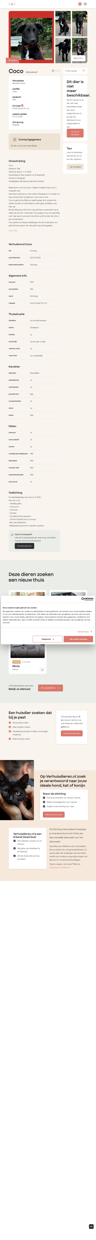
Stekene (15, 669)
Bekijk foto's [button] (78, 58)
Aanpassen (46, 639)
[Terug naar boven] (91, 1226)
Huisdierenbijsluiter (24, 546)
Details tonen (83, 632)
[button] (80, 4)
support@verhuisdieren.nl (59, 867)
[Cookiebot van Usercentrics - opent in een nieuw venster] (83, 599)
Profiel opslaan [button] (71, 71)
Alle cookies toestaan (78, 639)
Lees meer (13, 231)
